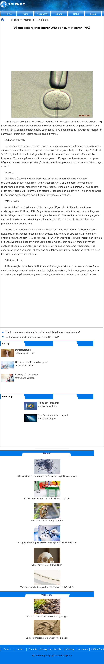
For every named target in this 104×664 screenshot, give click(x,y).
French (7, 649)
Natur (76, 14)
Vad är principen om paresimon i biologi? (47, 637)
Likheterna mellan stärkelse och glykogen (47, 616)
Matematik (82, 649)
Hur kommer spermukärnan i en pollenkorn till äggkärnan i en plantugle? (43, 332)
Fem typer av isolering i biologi (47, 520)
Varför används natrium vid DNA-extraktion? (47, 498)
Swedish (57, 649)
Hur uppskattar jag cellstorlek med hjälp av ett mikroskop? (47, 542)
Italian (20, 649)
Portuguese (45, 649)
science (15, 19)
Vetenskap (28, 19)
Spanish (33, 649)
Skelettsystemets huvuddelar (47, 564)
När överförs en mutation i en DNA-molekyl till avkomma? (47, 476)
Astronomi (42, 14)
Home (8, 14)
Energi (59, 14)
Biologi (93, 14)
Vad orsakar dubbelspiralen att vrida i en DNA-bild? (32, 337)
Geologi (70, 649)
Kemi (25, 14)
